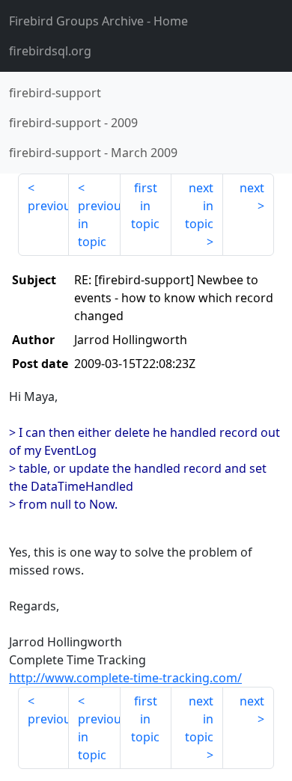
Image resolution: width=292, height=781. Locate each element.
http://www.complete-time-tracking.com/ (125, 678)
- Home (98, 21)
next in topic (199, 206)
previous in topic (99, 223)
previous (48, 205)
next (252, 188)
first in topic (145, 206)
